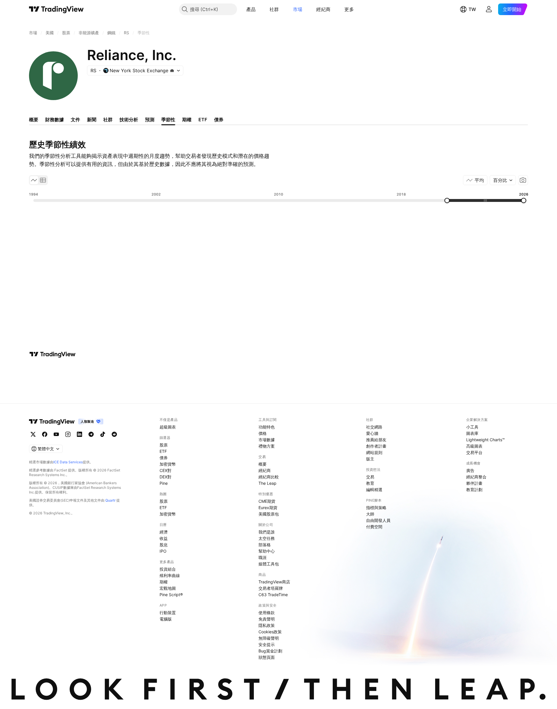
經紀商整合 (476, 476)
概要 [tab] (33, 119)
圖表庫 (472, 433)
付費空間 (374, 526)
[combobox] (503, 180)
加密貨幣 (168, 464)
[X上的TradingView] (33, 434)
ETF (163, 451)
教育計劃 (474, 489)
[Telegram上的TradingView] (91, 434)
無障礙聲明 (268, 638)
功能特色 (266, 426)
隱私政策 (266, 625)
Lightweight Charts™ (485, 439)
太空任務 (266, 538)
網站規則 (374, 452)
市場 (298, 9)
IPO (163, 551)
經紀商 (323, 9)
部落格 (264, 544)
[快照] (523, 180)
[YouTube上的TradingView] (56, 434)
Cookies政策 (270, 631)
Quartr (110, 500)
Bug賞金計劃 (270, 650)
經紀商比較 (268, 476)
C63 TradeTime (273, 594)
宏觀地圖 (168, 588)
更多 (349, 9)
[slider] (447, 200)
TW (472, 9)
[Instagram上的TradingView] (68, 434)
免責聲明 (266, 618)
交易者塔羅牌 (270, 588)
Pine (164, 483)
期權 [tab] (186, 119)
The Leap (267, 483)
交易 (370, 476)
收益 (164, 538)
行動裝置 (168, 612)
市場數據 (266, 439)
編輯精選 (374, 489)
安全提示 (266, 644)
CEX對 (165, 470)
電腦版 (166, 618)
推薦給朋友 (376, 439)
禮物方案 (266, 446)
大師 (370, 513)
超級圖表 (168, 426)
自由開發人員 (378, 520)
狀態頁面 (266, 657)
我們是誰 (266, 531)
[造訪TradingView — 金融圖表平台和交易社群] (52, 354)
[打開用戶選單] (489, 9)
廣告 (470, 470)
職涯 (262, 557)
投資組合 (168, 569)
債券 (164, 457)
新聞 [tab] (91, 119)
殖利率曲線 (170, 575)
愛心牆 (372, 433)
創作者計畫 (376, 446)
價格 (262, 433)
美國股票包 (268, 513)
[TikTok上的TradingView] (103, 434)
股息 (164, 544)
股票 (164, 444)
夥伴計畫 (474, 483)
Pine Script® (171, 594)
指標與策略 (376, 507)
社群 (274, 9)
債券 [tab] (218, 119)
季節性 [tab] (168, 119)
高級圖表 (474, 446)
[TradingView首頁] (56, 9)
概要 (262, 464)
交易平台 (474, 452)
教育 (370, 483)
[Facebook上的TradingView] (45, 434)
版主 (370, 458)
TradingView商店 (274, 581)
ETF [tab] (202, 119)
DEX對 (165, 476)
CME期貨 (266, 501)
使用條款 (266, 612)
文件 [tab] (75, 119)
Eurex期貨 (267, 507)
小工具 (472, 426)
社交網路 (374, 426)
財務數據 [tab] (54, 119)
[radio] (34, 180)
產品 (251, 9)
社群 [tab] (108, 119)
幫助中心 (266, 551)
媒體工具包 (268, 563)
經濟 (164, 531)
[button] (260, 9)
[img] (172, 70)
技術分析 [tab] (129, 119)
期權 (164, 581)
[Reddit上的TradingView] (114, 434)
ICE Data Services (68, 462)
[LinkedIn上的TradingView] (79, 434)
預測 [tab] (149, 119)
